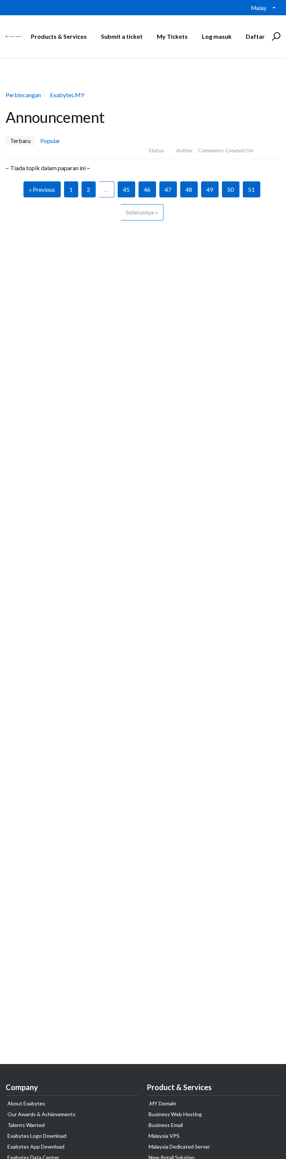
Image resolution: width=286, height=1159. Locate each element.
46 (147, 189)
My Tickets (172, 36)
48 (188, 189)
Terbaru (20, 140)
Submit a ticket (122, 36)
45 (126, 189)
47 (168, 189)
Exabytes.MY (67, 94)
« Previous (42, 189)
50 (230, 189)
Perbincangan (23, 94)
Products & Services (59, 36)
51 (251, 189)
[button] (275, 36)
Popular (50, 140)
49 (209, 189)
